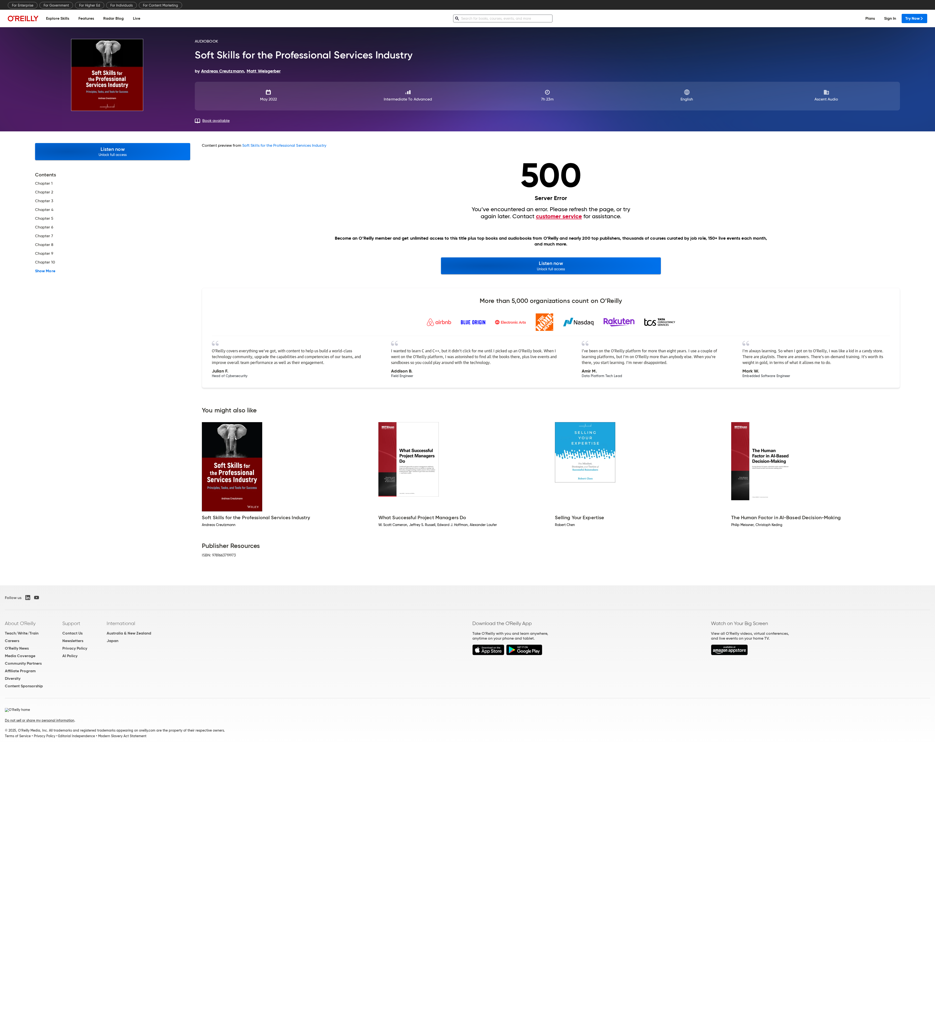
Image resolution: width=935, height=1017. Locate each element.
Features (86, 18)
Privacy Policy (74, 648)
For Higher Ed (89, 5)
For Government (56, 5)
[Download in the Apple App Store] (488, 653)
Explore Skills (57, 18)
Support (71, 623)
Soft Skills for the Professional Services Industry (284, 145)
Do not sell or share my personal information (39, 720)
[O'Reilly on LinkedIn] (27, 597)
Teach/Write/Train (21, 633)
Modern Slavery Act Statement (122, 736)
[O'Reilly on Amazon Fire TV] (729, 653)
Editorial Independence (76, 736)
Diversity (12, 678)
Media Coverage (20, 655)
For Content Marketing (160, 5)
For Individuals (121, 5)
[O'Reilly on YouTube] (36, 597)
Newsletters (72, 640)
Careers (12, 640)
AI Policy (69, 655)
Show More (45, 271)
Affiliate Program (20, 670)
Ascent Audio (826, 99)
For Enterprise (22, 5)
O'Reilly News (17, 648)
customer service (559, 216)
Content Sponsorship (24, 686)
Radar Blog (113, 18)
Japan (112, 640)
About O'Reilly (20, 623)
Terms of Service (18, 736)
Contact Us (72, 633)
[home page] (23, 18)
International (121, 623)
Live (136, 18)
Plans (870, 18)
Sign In (890, 18)
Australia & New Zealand (129, 633)
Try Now (912, 18)
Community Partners (23, 663)
